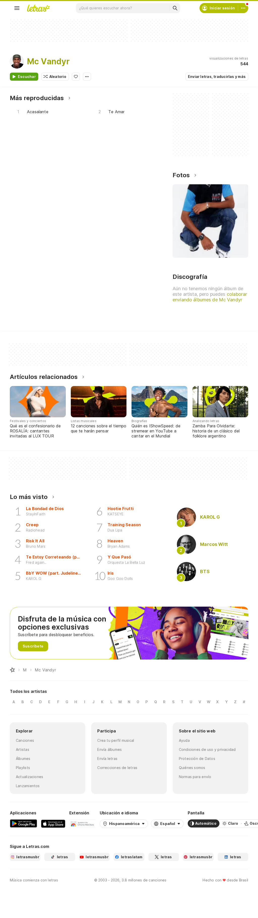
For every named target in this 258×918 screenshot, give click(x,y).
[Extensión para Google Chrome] (82, 823)
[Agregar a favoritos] (76, 77)
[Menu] (17, 8)
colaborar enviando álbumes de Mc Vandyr (210, 296)
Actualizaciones (29, 777)
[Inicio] (12, 669)
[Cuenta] (243, 8)
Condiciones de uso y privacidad (207, 749)
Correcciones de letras (117, 767)
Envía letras (107, 758)
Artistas (22, 749)
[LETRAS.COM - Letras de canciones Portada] (38, 8)
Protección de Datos (197, 758)
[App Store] (53, 823)
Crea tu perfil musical (115, 740)
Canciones (25, 740)
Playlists (23, 767)
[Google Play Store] (23, 823)
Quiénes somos (192, 767)
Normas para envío (195, 777)
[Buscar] (175, 8)
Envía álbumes (109, 749)
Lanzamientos (28, 786)
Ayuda (184, 740)
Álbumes (23, 758)
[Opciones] (87, 77)
